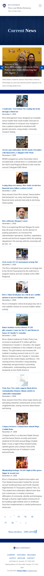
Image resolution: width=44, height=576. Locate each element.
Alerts (12, 558)
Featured (21, 555)
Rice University (14, 5)
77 (7, 523)
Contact (31, 558)
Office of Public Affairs (14, 11)
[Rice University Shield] (4, 8)
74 (19, 517)
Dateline (21, 558)
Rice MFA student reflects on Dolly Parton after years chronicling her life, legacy (22, 70)
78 (13, 523)
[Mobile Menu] (40, 6)
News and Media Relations (19, 8)
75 (26, 517)
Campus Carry (32, 571)
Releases (31, 555)
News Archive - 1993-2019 (21, 531)
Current (11, 555)
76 (33, 518)
